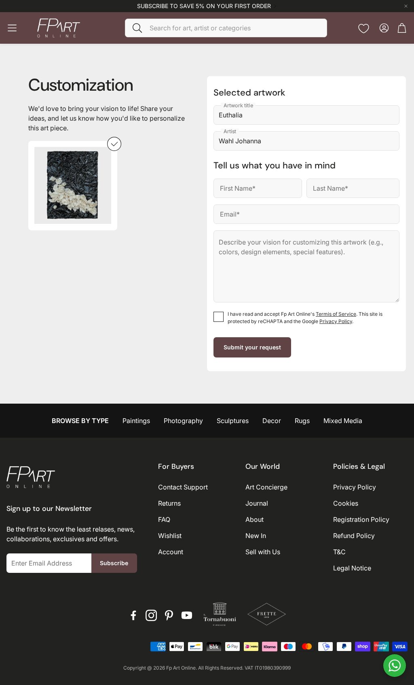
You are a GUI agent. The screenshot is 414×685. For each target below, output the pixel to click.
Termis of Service (336, 314)
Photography (183, 421)
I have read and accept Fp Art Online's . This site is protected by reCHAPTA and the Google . (305, 317)
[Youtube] (186, 615)
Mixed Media (342, 421)
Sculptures (233, 421)
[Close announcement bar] (406, 6)
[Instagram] (151, 615)
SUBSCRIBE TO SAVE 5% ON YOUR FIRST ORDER (204, 6)
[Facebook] (133, 615)
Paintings (136, 421)
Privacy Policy (335, 321)
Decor (271, 421)
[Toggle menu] (12, 28)
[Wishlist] (364, 28)
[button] (226, 28)
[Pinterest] (169, 615)
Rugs (302, 421)
